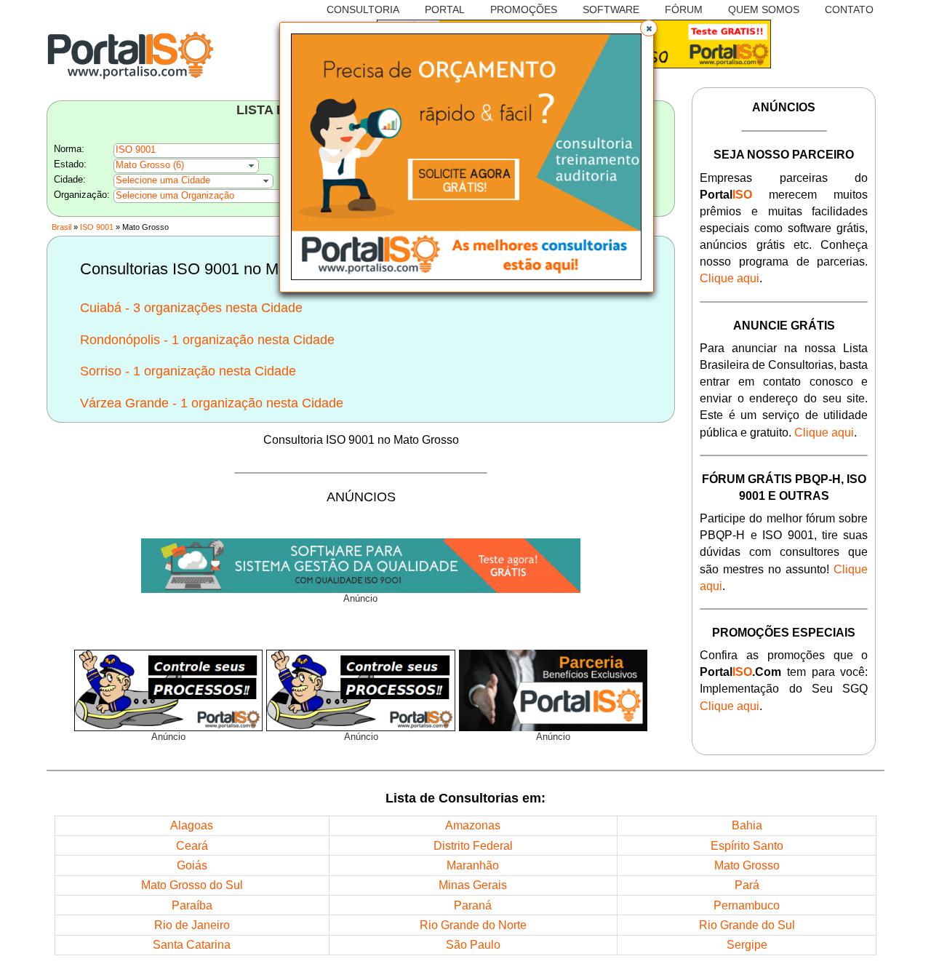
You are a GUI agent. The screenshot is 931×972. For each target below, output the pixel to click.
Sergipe (747, 944)
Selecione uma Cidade (163, 180)
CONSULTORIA (363, 9)
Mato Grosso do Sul (192, 884)
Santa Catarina (192, 944)
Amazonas (472, 825)
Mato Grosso (747, 865)
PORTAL (445, 9)
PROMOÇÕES (523, 9)
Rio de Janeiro (192, 924)
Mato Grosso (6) (150, 165)
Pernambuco (747, 905)
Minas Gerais (473, 884)
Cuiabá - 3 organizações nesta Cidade (191, 307)
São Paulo (473, 944)
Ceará (192, 845)
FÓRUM (684, 9)
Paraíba (192, 905)
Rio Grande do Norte (473, 924)
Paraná (473, 905)
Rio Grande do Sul (747, 924)
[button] (649, 28)
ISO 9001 (96, 227)
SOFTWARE (611, 9)
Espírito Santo (747, 845)
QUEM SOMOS (763, 9)
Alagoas (191, 825)
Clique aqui (729, 277)
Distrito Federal (473, 845)
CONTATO (849, 9)
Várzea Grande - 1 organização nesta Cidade (211, 403)
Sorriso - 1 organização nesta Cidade (188, 371)
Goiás (192, 865)
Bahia (747, 825)
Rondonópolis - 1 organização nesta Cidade (207, 339)
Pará (747, 884)
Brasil (61, 227)
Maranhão (473, 865)
